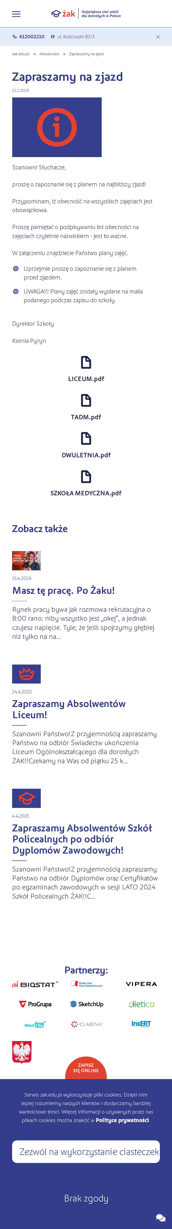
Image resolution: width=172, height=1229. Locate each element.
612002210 (32, 36)
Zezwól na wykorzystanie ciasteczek (89, 1151)
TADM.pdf (86, 417)
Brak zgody (86, 1197)
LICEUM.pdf (86, 378)
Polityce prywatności (122, 1119)
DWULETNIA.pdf (86, 455)
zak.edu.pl (20, 53)
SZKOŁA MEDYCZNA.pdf (86, 493)
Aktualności (49, 53)
